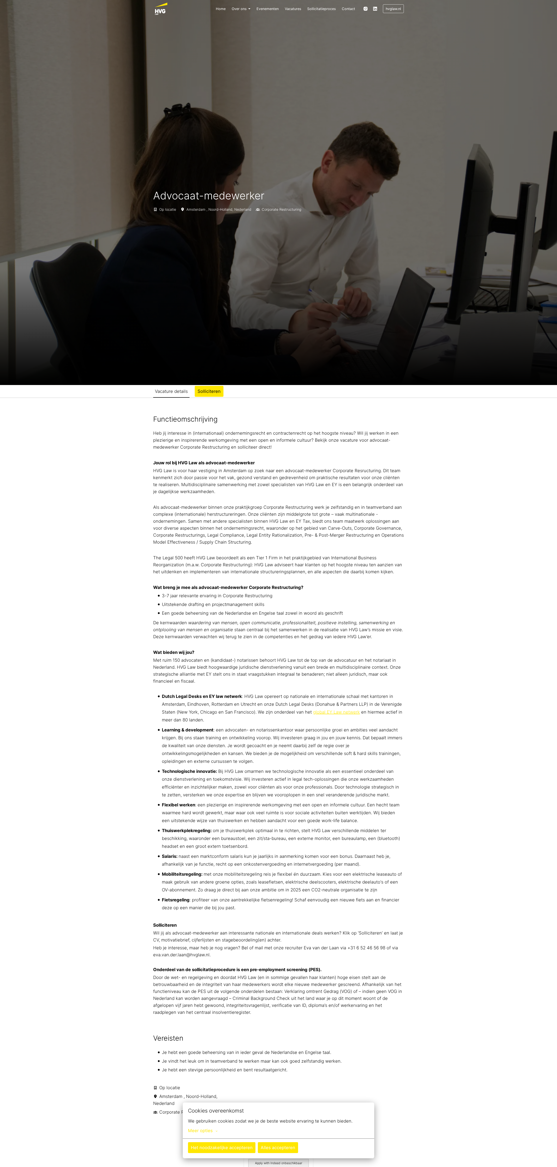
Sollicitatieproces (321, 9)
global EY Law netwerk (336, 712)
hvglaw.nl (393, 9)
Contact (348, 9)
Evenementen (268, 9)
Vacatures (293, 9)
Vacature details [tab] (171, 391)
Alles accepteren (278, 1147)
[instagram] (365, 8)
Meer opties (200, 1130)
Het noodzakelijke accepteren (222, 1147)
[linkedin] (375, 8)
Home (221, 9)
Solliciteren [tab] (209, 391)
